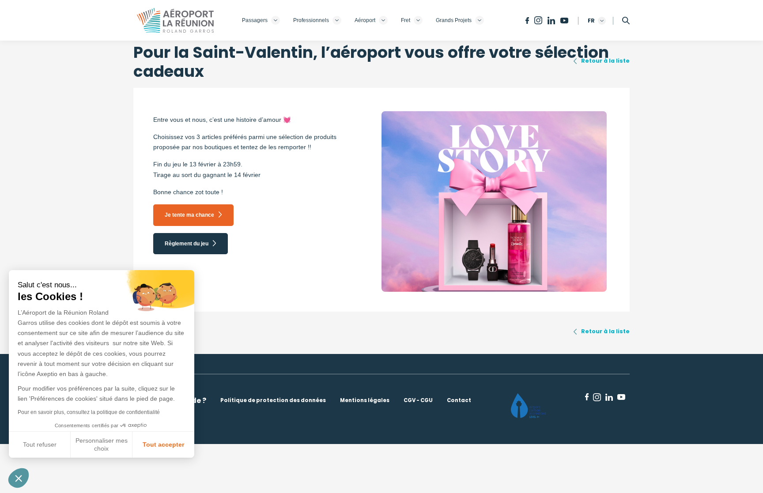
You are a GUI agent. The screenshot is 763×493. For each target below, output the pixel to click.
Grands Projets (454, 20)
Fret (405, 20)
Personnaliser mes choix (102, 444)
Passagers (255, 20)
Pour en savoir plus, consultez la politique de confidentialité (89, 412)
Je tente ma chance (189, 215)
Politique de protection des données (273, 400)
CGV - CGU (418, 400)
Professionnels (311, 20)
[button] (18, 478)
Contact (459, 400)
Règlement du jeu (186, 244)
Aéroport (365, 20)
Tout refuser (40, 444)
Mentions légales (364, 400)
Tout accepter (163, 444)
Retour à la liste (605, 60)
